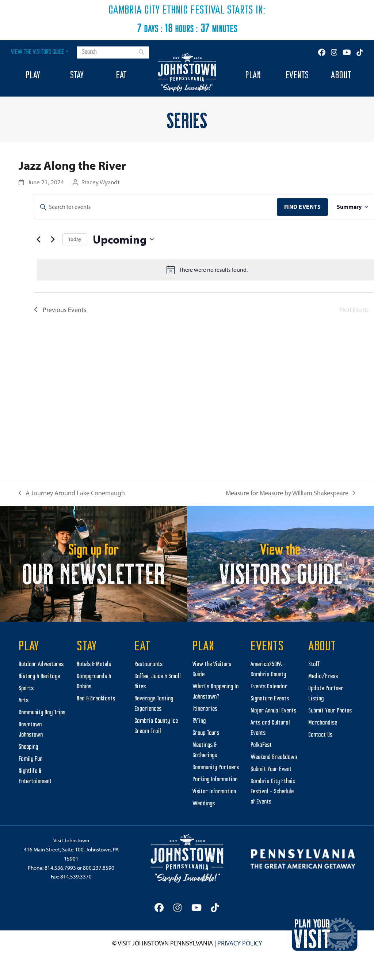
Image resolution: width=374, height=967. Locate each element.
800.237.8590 (98, 867)
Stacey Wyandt (100, 182)
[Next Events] (52, 239)
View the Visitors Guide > (39, 52)
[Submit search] (141, 52)
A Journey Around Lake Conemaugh (72, 493)
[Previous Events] (38, 239)
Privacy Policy (239, 943)
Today (74, 239)
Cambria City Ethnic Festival (166, 10)
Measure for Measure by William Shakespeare (287, 493)
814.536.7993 (60, 867)
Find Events (302, 206)
